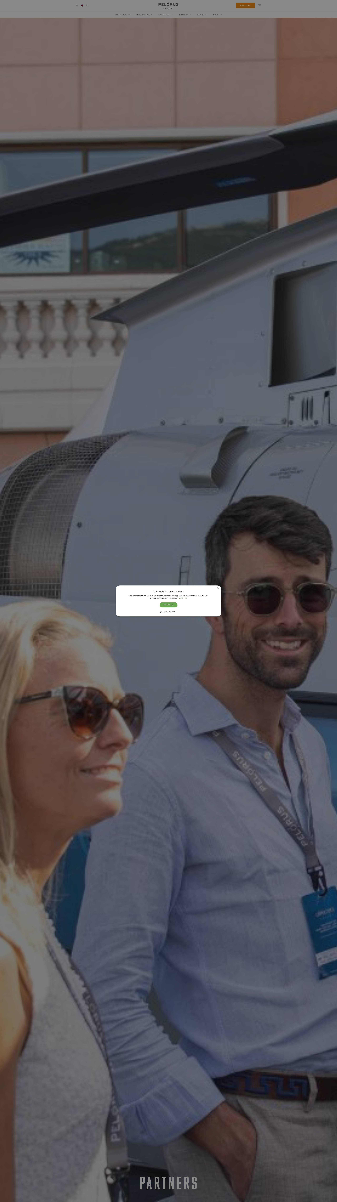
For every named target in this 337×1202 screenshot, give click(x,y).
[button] (168, 611)
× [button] (218, 588)
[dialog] (168, 600)
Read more (183, 598)
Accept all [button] (169, 605)
